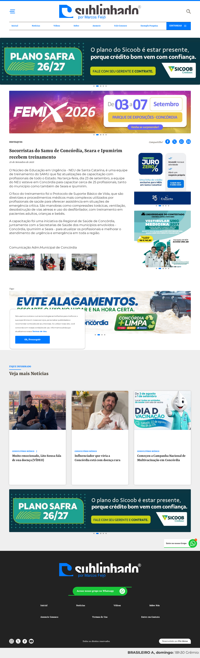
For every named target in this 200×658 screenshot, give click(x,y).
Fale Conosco (120, 26)
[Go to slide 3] (100, 86)
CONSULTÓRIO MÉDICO (23, 451)
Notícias (36, 26)
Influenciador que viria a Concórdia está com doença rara (97, 458)
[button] (100, 591)
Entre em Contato (150, 617)
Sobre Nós (154, 605)
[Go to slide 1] (94, 86)
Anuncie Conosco (49, 617)
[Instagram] (11, 641)
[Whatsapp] (181, 141)
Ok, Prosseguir (32, 339)
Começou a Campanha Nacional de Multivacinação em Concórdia (161, 458)
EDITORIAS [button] (175, 25)
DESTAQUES (15, 142)
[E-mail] (188, 141)
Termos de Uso (99, 617)
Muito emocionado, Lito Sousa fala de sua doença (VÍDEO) (36, 458)
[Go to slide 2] (97, 86)
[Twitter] (174, 141)
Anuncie (97, 26)
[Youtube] (31, 641)
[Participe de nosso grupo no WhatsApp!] (180, 543)
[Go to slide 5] (106, 86)
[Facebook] (167, 141)
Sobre (76, 26)
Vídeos (57, 26)
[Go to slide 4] (103, 86)
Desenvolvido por (175, 641)
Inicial (15, 26)
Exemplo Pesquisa (149, 26)
